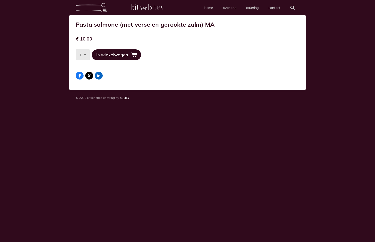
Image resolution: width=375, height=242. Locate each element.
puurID (124, 98)
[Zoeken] (292, 7)
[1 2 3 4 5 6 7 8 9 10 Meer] (83, 54)
